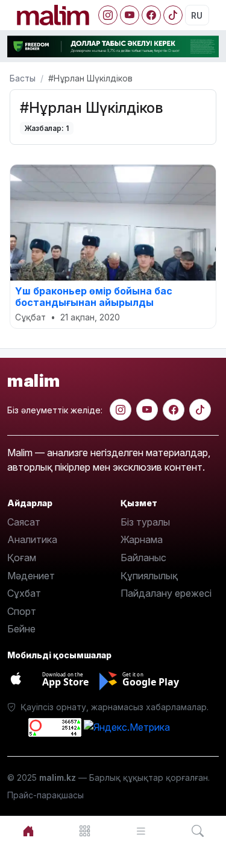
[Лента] (141, 831)
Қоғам (21, 558)
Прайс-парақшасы (45, 795)
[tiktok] (200, 410)
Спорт (21, 611)
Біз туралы (145, 522)
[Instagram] (108, 15)
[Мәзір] (85, 831)
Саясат (23, 522)
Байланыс (143, 558)
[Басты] (28, 831)
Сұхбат (24, 593)
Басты (23, 78)
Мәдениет (31, 576)
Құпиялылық (149, 576)
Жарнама (142, 539)
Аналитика (32, 539)
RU (196, 15)
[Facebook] (151, 15)
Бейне (21, 629)
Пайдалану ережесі (166, 593)
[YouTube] (129, 15)
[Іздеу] (197, 831)
